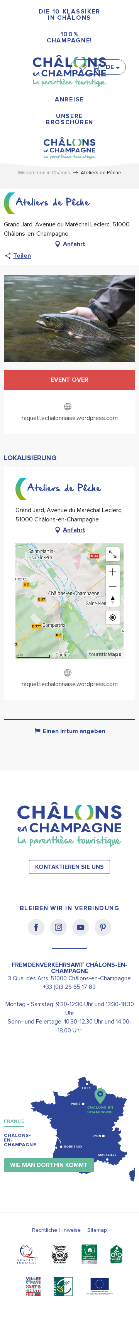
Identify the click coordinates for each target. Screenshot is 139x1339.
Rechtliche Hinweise (56, 1230)
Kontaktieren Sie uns (69, 867)
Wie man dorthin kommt (49, 1165)
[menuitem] (69, 14)
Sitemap (97, 1230)
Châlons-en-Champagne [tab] (20, 1140)
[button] (112, 67)
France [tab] (14, 1121)
